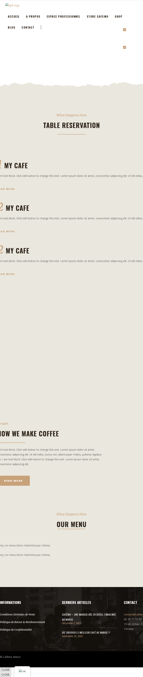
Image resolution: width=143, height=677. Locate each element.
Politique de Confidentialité (16, 629)
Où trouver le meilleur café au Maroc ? (86, 632)
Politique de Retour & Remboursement (22, 622)
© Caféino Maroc (10, 657)
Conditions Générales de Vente (17, 614)
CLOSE (5, 669)
